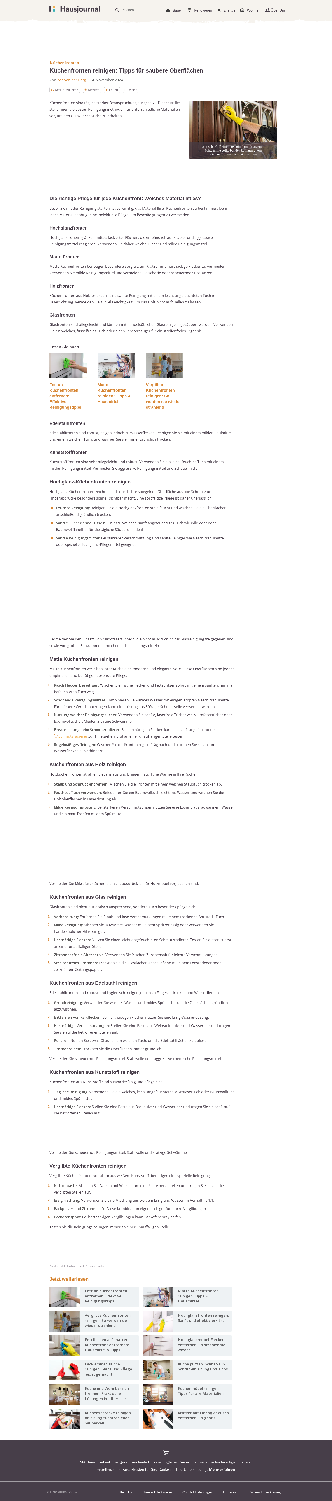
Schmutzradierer (72, 736)
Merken (94, 90)
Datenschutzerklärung (265, 1492)
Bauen (178, 10)
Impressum (230, 1492)
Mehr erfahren (222, 1469)
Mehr (133, 90)
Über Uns (278, 10)
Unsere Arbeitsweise (157, 1492)
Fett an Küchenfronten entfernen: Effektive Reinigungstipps (65, 396)
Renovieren (203, 10)
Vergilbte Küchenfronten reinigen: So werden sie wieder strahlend (163, 396)
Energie (229, 10)
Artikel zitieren (66, 90)
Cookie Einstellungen (197, 1492)
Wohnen (253, 10)
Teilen (113, 90)
